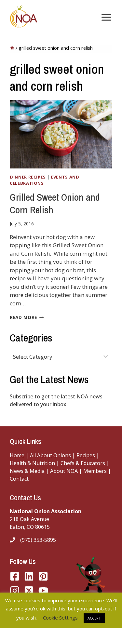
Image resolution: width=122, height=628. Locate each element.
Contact (19, 478)
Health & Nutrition (32, 463)
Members (95, 470)
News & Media (27, 470)
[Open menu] (105, 17)
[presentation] (61, 134)
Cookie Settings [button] (60, 617)
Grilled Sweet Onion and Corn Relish (55, 203)
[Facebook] (15, 576)
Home (17, 455)
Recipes (85, 455)
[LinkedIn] (29, 576)
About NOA (63, 470)
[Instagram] (15, 590)
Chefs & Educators (83, 463)
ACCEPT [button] (94, 618)
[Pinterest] (43, 576)
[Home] (12, 48)
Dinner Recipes (28, 177)
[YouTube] (29, 590)
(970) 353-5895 (38, 539)
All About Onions (50, 455)
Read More (27, 317)
